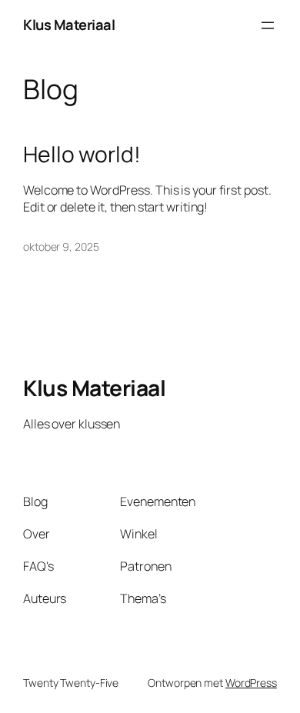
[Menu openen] (267, 25)
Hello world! (82, 154)
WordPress (251, 682)
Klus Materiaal (69, 24)
